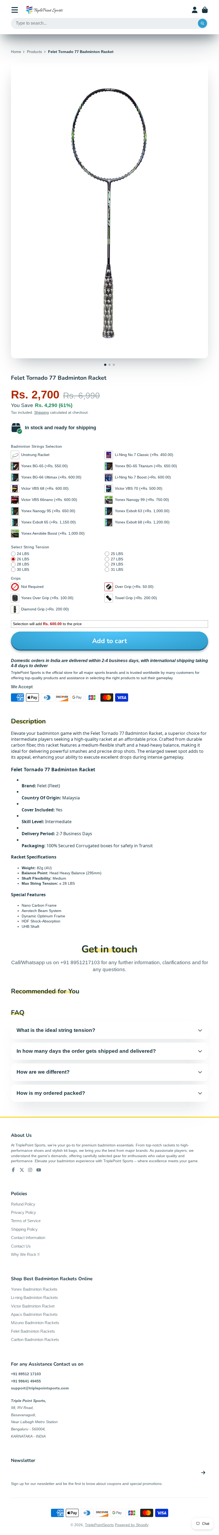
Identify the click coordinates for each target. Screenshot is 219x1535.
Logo (44, 10)
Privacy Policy (23, 1212)
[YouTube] (38, 1170)
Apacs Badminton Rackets (34, 1314)
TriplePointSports (99, 1525)
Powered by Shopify (131, 1525)
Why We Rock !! (25, 1254)
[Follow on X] (21, 1170)
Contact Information (28, 1237)
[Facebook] (13, 1170)
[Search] (202, 23)
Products (34, 52)
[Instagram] (30, 1170)
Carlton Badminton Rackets (35, 1339)
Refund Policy (23, 1204)
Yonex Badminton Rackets (34, 1289)
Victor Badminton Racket (32, 1306)
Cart (205, 10)
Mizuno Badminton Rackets (35, 1322)
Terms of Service (26, 1220)
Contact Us (21, 1246)
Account (194, 10)
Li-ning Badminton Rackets (34, 1297)
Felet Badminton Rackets (33, 1331)
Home (16, 52)
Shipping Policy (24, 1229)
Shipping (41, 412)
